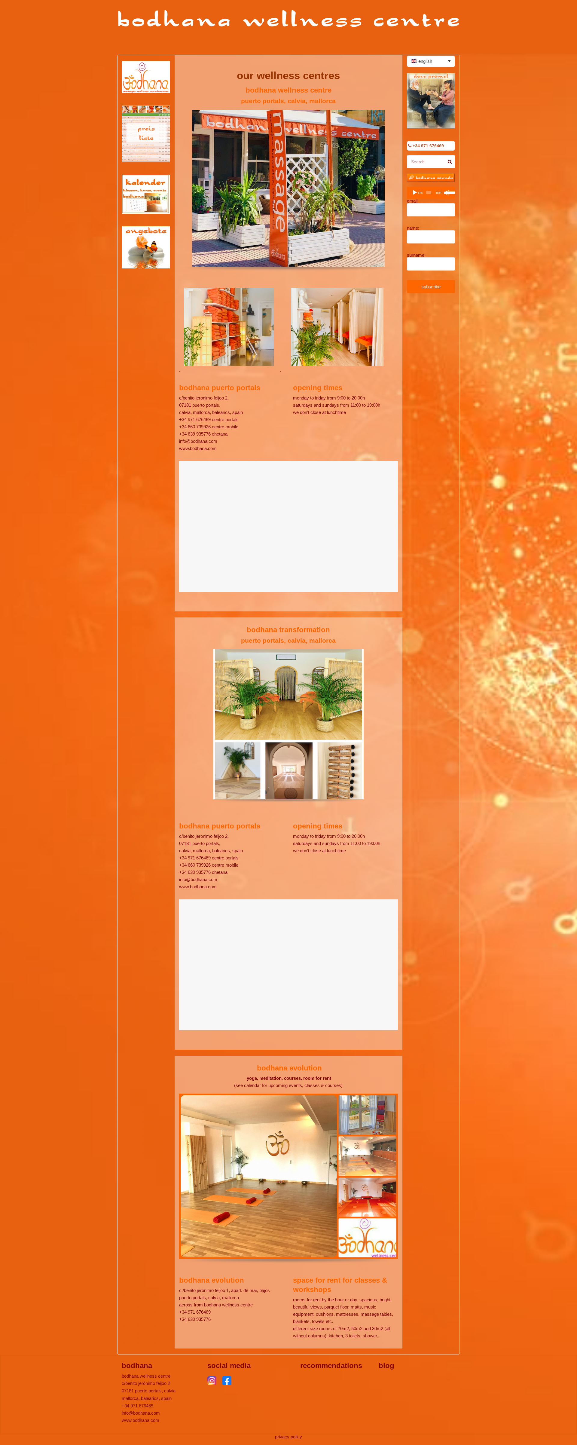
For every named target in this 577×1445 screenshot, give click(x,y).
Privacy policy (288, 1436)
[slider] (449, 192)
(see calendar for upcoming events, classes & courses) (288, 1085)
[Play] (415, 193)
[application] (431, 193)
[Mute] (447, 193)
